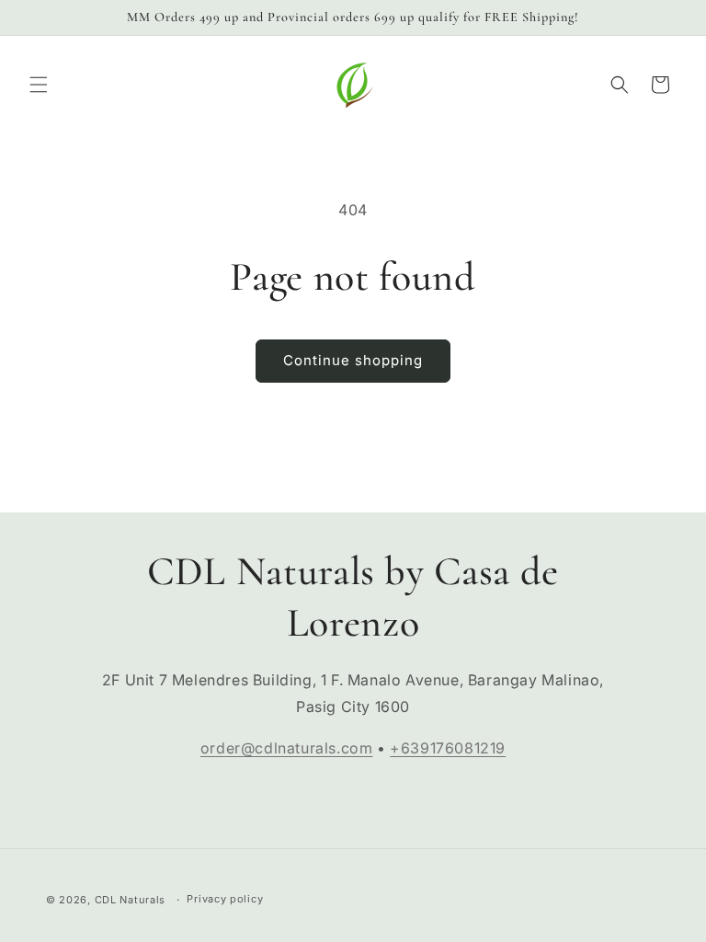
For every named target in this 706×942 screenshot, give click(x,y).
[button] (38, 84)
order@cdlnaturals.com (286, 748)
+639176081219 (448, 748)
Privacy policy (225, 898)
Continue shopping (353, 360)
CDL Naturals (130, 899)
